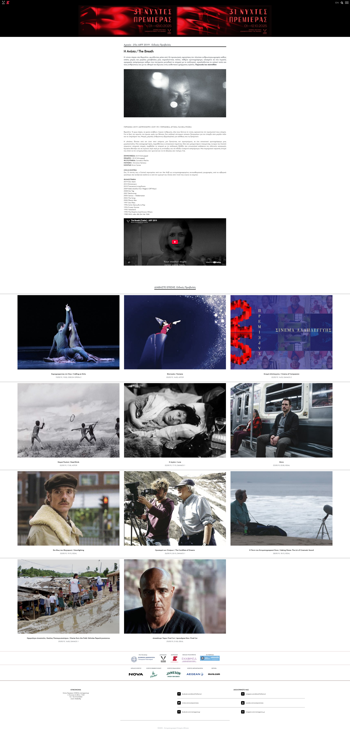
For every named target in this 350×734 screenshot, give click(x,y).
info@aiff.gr (77, 699)
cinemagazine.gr (191, 712)
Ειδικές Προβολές (161, 45)
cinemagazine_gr (255, 712)
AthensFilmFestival (191, 694)
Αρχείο (127, 45)
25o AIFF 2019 (141, 45)
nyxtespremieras (190, 703)
